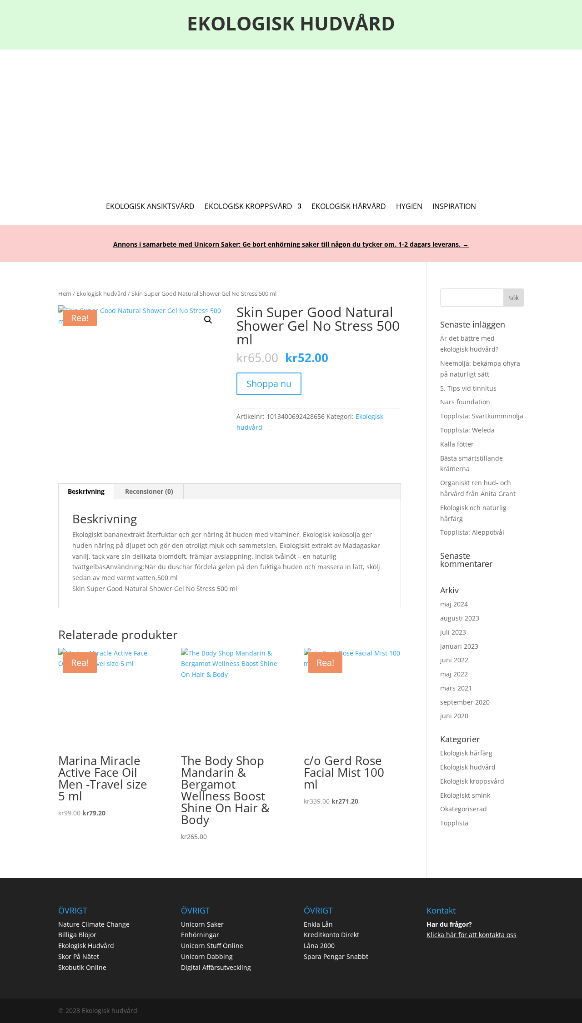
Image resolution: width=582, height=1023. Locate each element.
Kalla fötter (457, 444)
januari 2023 (459, 646)
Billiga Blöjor (77, 934)
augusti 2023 (459, 618)
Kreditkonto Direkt (331, 934)
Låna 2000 (319, 945)
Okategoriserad (463, 808)
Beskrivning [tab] (86, 491)
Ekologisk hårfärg (466, 753)
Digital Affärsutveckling (216, 967)
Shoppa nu (268, 383)
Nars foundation (465, 401)
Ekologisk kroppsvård (472, 781)
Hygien (409, 207)
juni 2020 (454, 715)
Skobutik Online (82, 967)
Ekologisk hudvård (101, 293)
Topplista (454, 823)
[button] (208, 320)
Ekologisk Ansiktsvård (150, 207)
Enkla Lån (318, 924)
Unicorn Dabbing (207, 956)
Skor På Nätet (78, 956)
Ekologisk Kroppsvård (248, 207)
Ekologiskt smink (465, 795)
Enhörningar (200, 934)
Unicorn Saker (202, 924)
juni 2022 (454, 660)
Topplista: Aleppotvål (472, 532)
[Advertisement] (291, 117)
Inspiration (454, 207)
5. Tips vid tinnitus (468, 388)
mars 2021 (456, 688)
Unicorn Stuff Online (212, 945)
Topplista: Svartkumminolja (481, 416)
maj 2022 (454, 674)
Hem (64, 293)
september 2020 (465, 702)
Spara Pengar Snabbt (336, 956)
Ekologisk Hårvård (348, 207)
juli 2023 (453, 632)
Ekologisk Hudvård (86, 945)
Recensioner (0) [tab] (149, 491)
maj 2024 (454, 604)
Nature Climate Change (94, 924)
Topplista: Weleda (467, 430)
